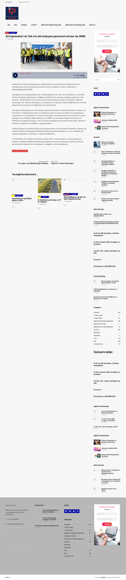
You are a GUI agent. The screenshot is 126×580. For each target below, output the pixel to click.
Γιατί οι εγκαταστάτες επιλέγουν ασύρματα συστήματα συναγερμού (110, 152)
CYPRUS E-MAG (98, 315)
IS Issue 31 (97, 260)
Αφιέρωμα (97, 335)
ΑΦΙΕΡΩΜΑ (97, 332)
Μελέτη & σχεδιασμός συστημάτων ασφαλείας (108, 143)
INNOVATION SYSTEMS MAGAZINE (75, 25)
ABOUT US (92, 25)
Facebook (99, 94)
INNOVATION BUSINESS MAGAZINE (51, 25)
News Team (10, 39)
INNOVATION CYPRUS (100, 324)
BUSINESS (24, 25)
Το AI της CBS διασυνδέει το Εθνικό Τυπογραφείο (106, 234)
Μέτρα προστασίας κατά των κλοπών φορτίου (109, 191)
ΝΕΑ (9, 25)
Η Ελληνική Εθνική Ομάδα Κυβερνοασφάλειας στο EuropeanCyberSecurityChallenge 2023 (106, 222)
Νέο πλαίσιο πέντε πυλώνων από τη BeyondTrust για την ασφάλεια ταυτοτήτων (110, 481)
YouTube (107, 94)
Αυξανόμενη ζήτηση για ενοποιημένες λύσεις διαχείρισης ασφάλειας (108, 162)
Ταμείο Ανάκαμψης (22, 151)
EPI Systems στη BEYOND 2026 (105, 266)
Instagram (103, 94)
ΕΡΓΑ (15, 25)
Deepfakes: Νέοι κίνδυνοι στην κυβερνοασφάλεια (102, 215)
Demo (14, 151)
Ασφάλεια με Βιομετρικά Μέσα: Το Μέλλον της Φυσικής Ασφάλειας (110, 183)
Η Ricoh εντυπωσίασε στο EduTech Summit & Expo (108, 113)
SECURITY (34, 25)
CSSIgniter (104, 577)
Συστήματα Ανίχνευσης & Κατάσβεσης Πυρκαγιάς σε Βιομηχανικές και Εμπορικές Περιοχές (109, 173)
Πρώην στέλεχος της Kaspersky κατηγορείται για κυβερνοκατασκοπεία (110, 471)
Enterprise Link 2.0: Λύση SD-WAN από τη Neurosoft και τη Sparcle (105, 297)
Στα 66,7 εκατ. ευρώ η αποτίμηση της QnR (107, 252)
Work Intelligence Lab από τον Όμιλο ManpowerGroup (75, 198)
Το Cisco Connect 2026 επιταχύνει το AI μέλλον (107, 243)
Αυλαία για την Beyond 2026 (109, 120)
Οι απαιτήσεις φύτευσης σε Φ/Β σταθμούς (49, 201)
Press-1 (8, 577)
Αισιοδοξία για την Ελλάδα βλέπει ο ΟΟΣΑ (22, 199)
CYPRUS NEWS (98, 318)
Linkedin (95, 94)
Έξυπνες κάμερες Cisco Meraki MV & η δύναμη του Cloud (110, 282)
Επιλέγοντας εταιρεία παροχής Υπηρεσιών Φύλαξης (110, 199)
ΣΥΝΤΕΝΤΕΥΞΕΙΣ (98, 344)
